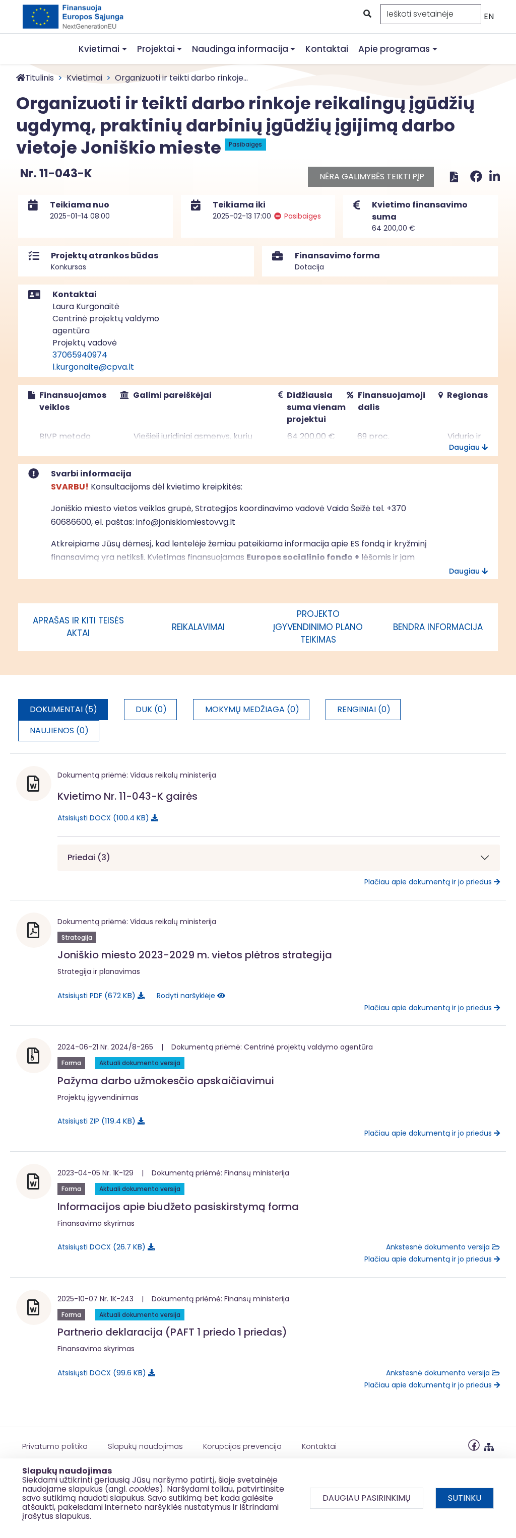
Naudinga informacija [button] (240, 49)
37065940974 (79, 355)
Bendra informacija (438, 627)
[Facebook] (477, 176)
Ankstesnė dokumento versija (439, 1247)
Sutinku (464, 1498)
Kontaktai (326, 49)
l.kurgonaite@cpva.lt (93, 367)
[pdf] (454, 176)
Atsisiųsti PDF (94, 995)
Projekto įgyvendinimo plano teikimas (318, 627)
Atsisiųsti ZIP (94, 1120)
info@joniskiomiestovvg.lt (185, 522)
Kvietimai (84, 78)
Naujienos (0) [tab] (59, 730)
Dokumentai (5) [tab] (63, 709)
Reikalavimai (198, 627)
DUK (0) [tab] (151, 709)
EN (489, 16)
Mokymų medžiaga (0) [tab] (252, 709)
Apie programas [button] (394, 49)
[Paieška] (366, 14)
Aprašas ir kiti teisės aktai (78, 627)
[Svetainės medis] (489, 1444)
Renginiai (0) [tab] (364, 709)
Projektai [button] (156, 49)
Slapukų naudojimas (145, 1446)
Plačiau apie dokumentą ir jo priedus (429, 882)
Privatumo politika (55, 1446)
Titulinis (39, 78)
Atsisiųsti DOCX (101, 817)
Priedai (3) (89, 857)
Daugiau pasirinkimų (366, 1498)
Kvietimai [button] (99, 49)
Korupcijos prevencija (242, 1446)
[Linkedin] (494, 176)
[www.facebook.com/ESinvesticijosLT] (474, 1444)
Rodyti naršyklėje (187, 996)
